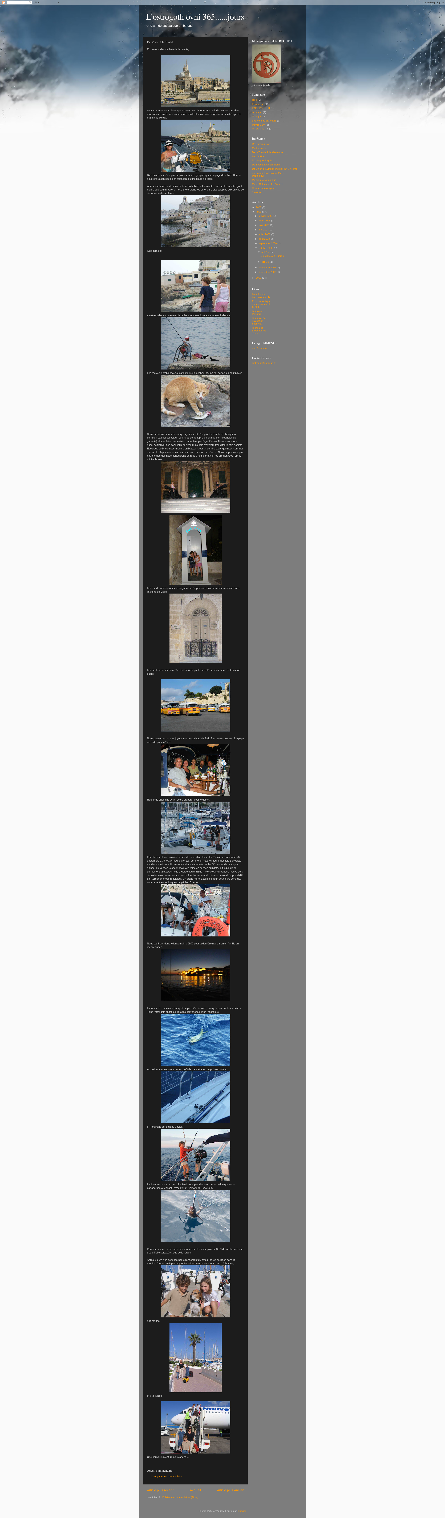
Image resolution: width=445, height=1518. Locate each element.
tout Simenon (259, 348)
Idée (254, 100)
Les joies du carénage (264, 120)
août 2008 (264, 239)
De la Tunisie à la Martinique (267, 152)
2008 (259, 212)
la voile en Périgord (257, 312)
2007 (259, 207)
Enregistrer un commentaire (166, 1476)
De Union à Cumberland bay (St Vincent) (274, 169)
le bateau (257, 112)
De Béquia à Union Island (266, 164)
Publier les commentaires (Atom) (180, 1497)
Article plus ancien (230, 1490)
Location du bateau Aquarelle (261, 295)
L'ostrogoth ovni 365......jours (195, 16)
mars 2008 (265, 220)
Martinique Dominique (264, 180)
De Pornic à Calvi (261, 144)
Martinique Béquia (262, 160)
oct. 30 (265, 262)
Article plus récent (160, 1490)
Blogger (241, 1511)
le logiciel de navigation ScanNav (259, 321)
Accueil (195, 1490)
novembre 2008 (268, 267)
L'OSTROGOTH (261, 108)
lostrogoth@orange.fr (264, 363)
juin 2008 (264, 229)
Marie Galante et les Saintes (267, 184)
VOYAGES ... (259, 129)
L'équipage (258, 104)
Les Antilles (258, 156)
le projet (256, 116)
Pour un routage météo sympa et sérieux (261, 304)
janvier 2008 (266, 216)
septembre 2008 (268, 243)
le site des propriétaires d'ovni (259, 331)
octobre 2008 (266, 248)
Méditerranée (259, 148)
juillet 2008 (265, 234)
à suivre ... (258, 192)
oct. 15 (265, 252)
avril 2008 (264, 225)
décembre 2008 (268, 272)
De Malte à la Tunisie (272, 256)
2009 (259, 278)
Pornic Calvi (258, 125)
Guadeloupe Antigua (263, 188)
